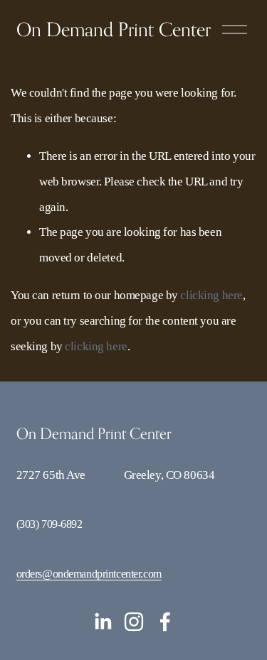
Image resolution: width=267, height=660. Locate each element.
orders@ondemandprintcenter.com (89, 574)
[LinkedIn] (102, 622)
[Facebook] (165, 622)
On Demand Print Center (113, 29)
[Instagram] (134, 622)
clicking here (211, 295)
